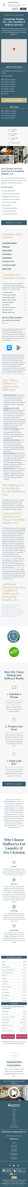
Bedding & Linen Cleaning (11, 199)
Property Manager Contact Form (14, 1136)
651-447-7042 (14, 1147)
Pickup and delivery (9, 191)
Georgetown (7, 258)
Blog (14, 1118)
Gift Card (14, 1114)
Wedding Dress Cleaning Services (13, 605)
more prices (8, 1036)
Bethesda (6, 247)
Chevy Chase (7, 250)
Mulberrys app (8, 431)
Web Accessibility (14, 1127)
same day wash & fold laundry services (13, 374)
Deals (14, 1116)
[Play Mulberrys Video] (14, 1092)
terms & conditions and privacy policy (14, 1185)
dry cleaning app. (16, 340)
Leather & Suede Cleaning (11, 194)
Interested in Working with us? (14, 1132)
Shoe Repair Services (10, 616)
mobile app (18, 705)
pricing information (8, 558)
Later (15, 9)
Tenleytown (6, 254)
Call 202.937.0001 (8, 76)
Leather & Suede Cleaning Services (14, 611)
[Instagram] (18, 1165)
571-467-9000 (14, 1159)
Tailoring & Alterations (10, 208)
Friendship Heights (9, 243)
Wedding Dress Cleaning (11, 196)
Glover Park (6, 269)
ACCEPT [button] (14, 1177)
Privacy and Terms (14, 1125)
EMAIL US (14, 1143)
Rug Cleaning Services (10, 607)
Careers (14, 1111)
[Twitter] (14, 1165)
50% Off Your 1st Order (14, 100)
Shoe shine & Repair (9, 211)
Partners (14, 1120)
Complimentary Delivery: (12, 235)
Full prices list (21, 1036)
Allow (23, 9)
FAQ (14, 1113)
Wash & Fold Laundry (10, 202)
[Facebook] (9, 1165)
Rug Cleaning (7, 205)
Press (14, 1121)
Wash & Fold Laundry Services (12, 609)
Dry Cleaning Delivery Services (12, 614)
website (8, 705)
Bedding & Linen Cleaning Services (14, 613)
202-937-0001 (14, 1155)
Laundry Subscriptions (10, 214)
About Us (14, 1109)
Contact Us (14, 1139)
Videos (14, 1123)
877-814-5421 (14, 1151)
